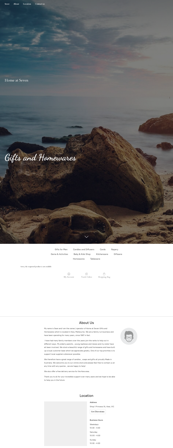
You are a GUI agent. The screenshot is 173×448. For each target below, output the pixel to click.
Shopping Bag (104, 277)
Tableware (95, 259)
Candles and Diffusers (83, 249)
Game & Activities (59, 254)
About (16, 4)
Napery (114, 249)
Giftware (118, 254)
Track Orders (86, 277)
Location (27, 4)
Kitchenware (102, 254)
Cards (103, 249)
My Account (69, 277)
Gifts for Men (61, 249)
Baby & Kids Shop (82, 254)
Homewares (79, 259)
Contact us (40, 4)
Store (7, 4)
